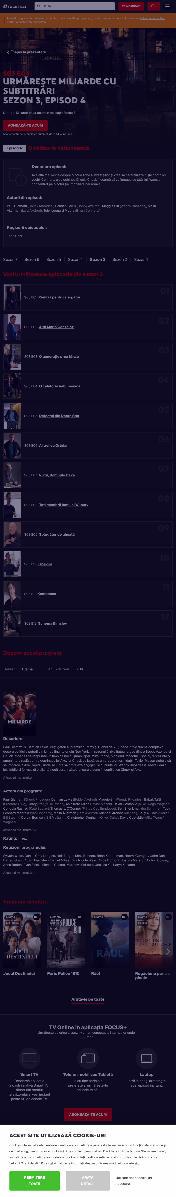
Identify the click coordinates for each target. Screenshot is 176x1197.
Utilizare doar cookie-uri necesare (134, 1181)
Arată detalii (87, 1180)
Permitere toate (34, 1180)
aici (137, 1163)
